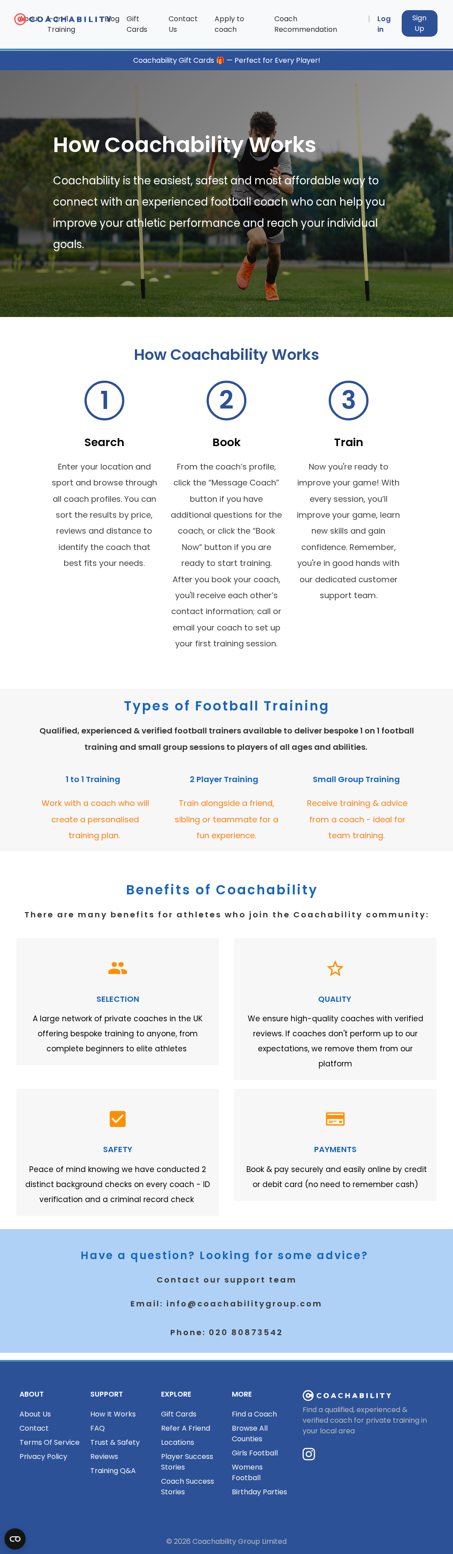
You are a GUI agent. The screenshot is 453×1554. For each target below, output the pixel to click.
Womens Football (247, 1472)
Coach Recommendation (305, 24)
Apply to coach (229, 24)
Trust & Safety (115, 1442)
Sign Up (419, 23)
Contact (34, 1428)
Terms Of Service (49, 1442)
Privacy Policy (43, 1456)
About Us (35, 1414)
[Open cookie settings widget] (15, 1539)
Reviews (104, 1456)
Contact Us (183, 24)
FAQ (97, 1428)
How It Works (113, 1414)
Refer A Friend (185, 1428)
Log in (384, 24)
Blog (111, 19)
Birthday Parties (259, 1492)
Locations (177, 1442)
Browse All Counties (250, 1433)
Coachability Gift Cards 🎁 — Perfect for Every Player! (226, 60)
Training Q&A (113, 1471)
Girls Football (255, 1453)
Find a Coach (254, 1414)
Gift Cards (137, 24)
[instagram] (309, 1457)
